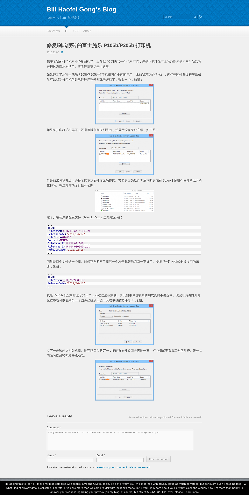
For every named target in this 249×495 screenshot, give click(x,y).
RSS (200, 16)
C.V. (76, 31)
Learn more (191, 491)
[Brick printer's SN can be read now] (124, 154)
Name (51, 455)
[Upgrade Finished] (124, 380)
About (87, 31)
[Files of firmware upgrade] (124, 201)
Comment (53, 427)
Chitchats (53, 31)
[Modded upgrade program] (124, 324)
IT (66, 31)
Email (100, 455)
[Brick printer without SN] (124, 104)
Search (194, 16)
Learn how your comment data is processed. (123, 467)
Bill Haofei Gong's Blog (82, 9)
